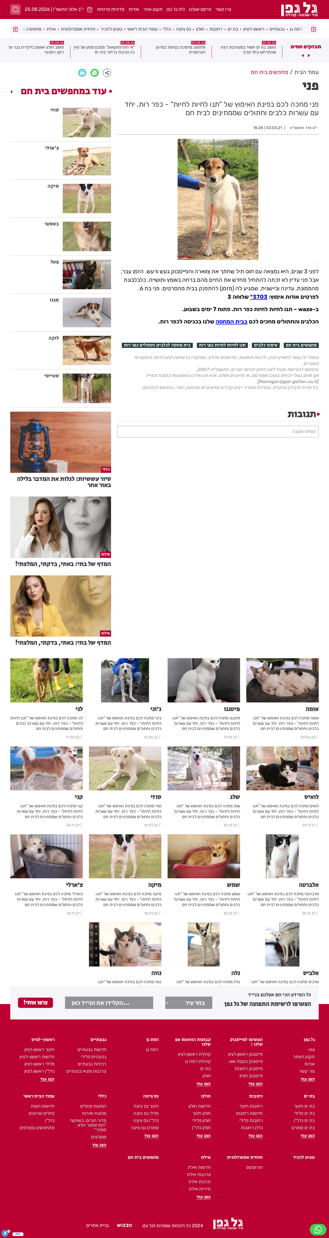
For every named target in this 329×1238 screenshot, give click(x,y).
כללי (167, 29)
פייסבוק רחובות (249, 1068)
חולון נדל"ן (201, 1128)
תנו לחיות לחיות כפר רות (222, 345)
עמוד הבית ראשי (142, 29)
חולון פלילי (201, 1120)
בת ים (233, 29)
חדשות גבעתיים (91, 1049)
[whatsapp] (94, 73)
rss (311, 1049)
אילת (51, 29)
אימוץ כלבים (266, 345)
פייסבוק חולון (251, 1076)
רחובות (216, 29)
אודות (134, 9)
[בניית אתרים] (124, 1226)
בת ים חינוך (304, 1106)
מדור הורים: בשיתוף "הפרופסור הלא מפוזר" (88, 1125)
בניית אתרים (97, 1225)
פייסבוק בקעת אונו (246, 1061)
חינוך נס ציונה (146, 1106)
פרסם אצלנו (200, 9)
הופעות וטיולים (93, 1106)
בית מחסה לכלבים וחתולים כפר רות (157, 345)
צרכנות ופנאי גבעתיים (86, 1071)
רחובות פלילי (251, 1120)
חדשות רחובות (249, 1113)
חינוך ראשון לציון (39, 1049)
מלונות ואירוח (94, 1113)
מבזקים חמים (306, 46)
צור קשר (307, 1071)
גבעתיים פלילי (93, 1057)
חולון (200, 29)
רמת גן (296, 29)
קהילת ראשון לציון (194, 1054)
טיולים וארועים (41, 1113)
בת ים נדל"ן (304, 1120)
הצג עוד (307, 1079)
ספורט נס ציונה (145, 1128)
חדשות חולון (200, 1106)
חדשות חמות (42, 1106)
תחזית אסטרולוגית (78, 29)
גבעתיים (277, 29)
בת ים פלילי (304, 1113)
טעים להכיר (111, 29)
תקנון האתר (304, 1057)
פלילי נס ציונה (146, 1113)
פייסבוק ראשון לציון (245, 1054)
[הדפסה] (82, 73)
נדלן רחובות (252, 1128)
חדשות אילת (199, 1167)
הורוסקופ (254, 1167)
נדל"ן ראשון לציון (39, 1071)
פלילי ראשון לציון (39, 1064)
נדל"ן (49, 1120)
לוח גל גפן (176, 9)
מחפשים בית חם (301, 345)
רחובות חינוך (251, 1106)
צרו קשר (223, 9)
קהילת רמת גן (198, 1061)
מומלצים (98, 1137)
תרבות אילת (199, 1182)
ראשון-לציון (253, 29)
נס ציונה (183, 29)
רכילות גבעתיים (92, 1064)
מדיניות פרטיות (110, 9)
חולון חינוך (201, 1113)
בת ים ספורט (303, 1128)
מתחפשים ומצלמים (37, 1128)
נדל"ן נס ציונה (146, 1120)
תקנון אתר (152, 9)
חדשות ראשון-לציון (37, 1057)
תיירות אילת (200, 1189)
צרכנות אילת (199, 1174)
